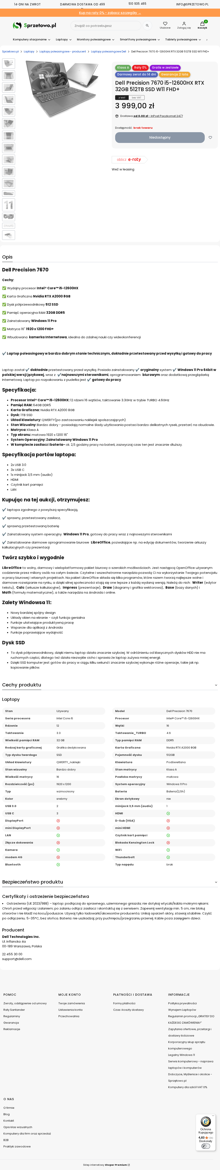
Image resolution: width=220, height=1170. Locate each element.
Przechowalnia (68, 1016)
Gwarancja (11, 1023)
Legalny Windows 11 (181, 1055)
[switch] (206, 1146)
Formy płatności (124, 1003)
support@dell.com (17, 959)
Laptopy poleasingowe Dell (108, 51)
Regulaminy (11, 1016)
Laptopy (29, 51)
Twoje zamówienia (71, 1003)
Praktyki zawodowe (17, 1146)
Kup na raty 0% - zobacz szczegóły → (110, 13)
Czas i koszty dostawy (128, 1010)
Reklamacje (11, 1029)
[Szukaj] (147, 25)
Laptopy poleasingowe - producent (63, 51)
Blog (6, 1114)
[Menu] (213, 1116)
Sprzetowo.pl (10, 51)
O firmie (8, 1108)
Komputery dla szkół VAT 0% (187, 1087)
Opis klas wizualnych (17, 1127)
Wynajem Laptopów (182, 1010)
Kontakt (8, 1121)
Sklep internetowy (105, 1165)
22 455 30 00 (12, 954)
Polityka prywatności (182, 1003)
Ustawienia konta (70, 1010)
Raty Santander (14, 1010)
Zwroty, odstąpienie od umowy (25, 1003)
